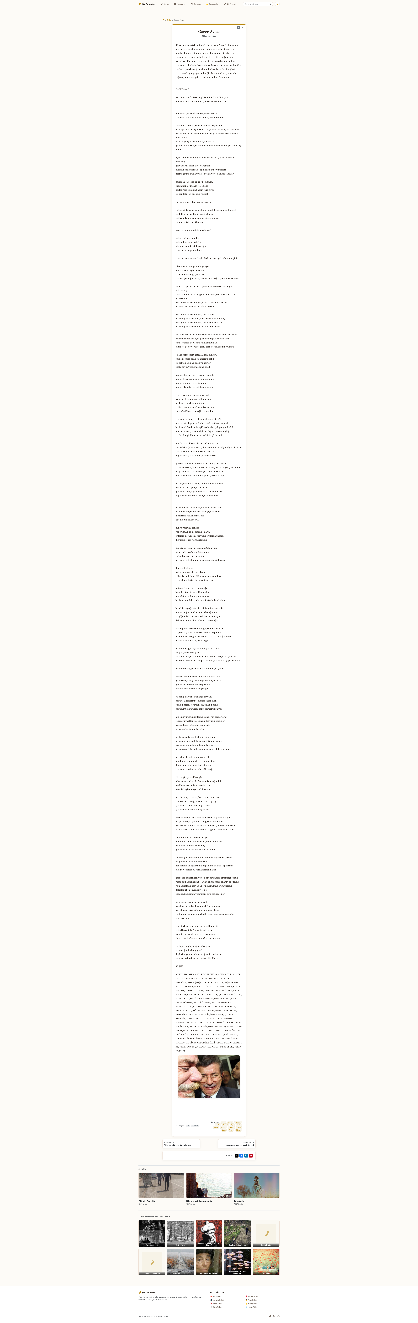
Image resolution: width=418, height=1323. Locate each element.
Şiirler (169, 20)
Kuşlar (218, 1125)
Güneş (238, 1130)
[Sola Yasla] (238, 27)
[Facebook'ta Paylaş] (241, 1156)
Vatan (231, 1130)
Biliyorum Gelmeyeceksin (199, 1201)
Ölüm (230, 1122)
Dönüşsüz (239, 1201)
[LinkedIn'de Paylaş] (246, 1156)
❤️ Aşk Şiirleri (215, 1296)
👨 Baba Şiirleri (251, 1304)
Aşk (232, 1125)
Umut (224, 1130)
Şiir (188, 1126)
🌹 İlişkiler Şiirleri (251, 1296)
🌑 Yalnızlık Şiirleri (217, 1300)
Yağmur (238, 1122)
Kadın (239, 1125)
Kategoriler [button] (181, 4)
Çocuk (225, 1125)
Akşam (223, 1127)
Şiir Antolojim (232, 4)
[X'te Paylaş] (236, 1156)
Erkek (216, 1127)
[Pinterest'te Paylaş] (251, 1156)
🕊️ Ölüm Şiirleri (216, 1307)
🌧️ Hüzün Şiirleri (251, 1307)
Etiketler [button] (197, 4)
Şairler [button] (166, 4)
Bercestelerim (214, 4)
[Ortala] (242, 27)
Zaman (231, 1127)
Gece (239, 1127)
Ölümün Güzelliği (146, 1201)
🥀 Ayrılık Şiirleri (216, 1304)
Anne (223, 1122)
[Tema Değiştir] (277, 4)
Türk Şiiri (195, 1126)
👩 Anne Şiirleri (251, 1300)
